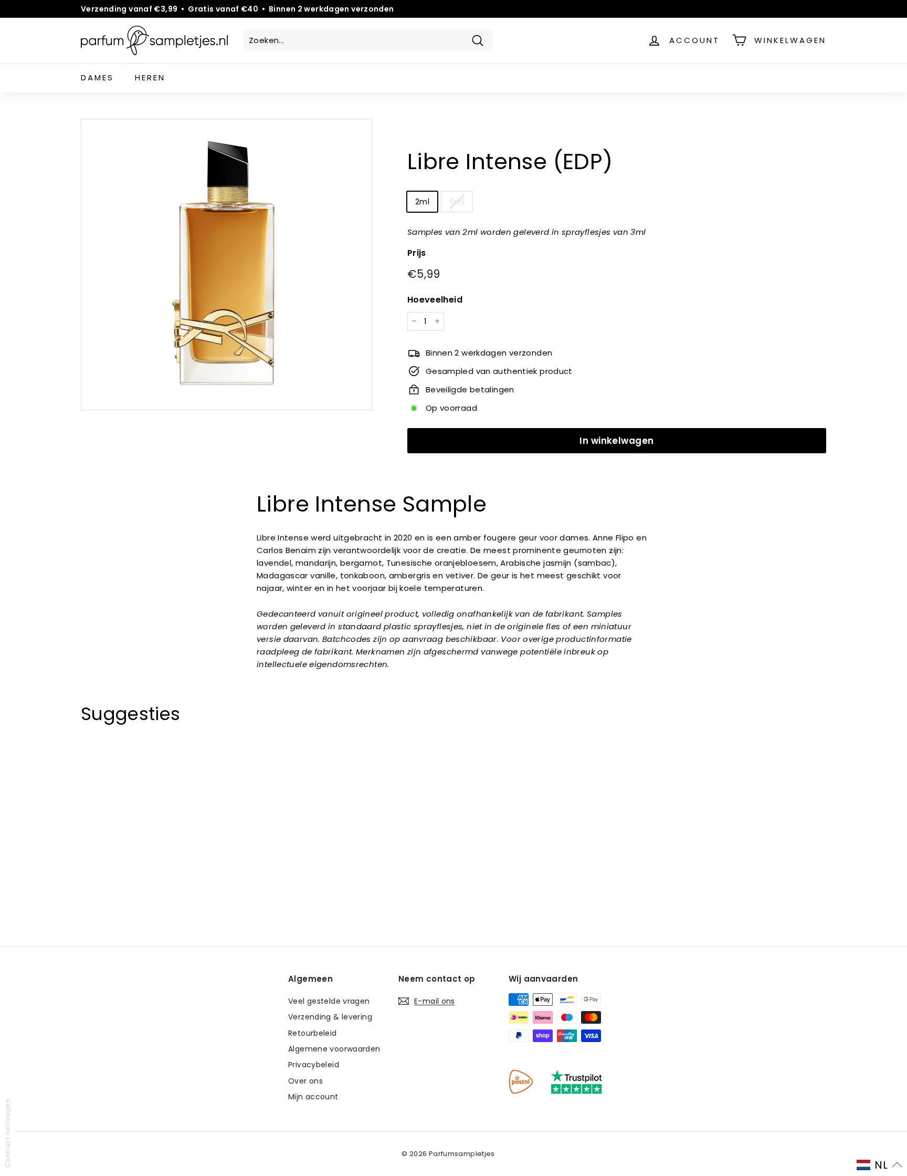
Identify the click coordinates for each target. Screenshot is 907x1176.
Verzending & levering (330, 1017)
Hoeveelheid (434, 300)
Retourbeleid (312, 1033)
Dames (97, 77)
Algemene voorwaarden (334, 1049)
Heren (150, 77)
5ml (457, 201)
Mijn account (313, 1096)
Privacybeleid (313, 1064)
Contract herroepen (7, 1133)
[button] (879, 1165)
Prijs (416, 253)
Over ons (305, 1081)
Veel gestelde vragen (329, 1001)
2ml (422, 201)
